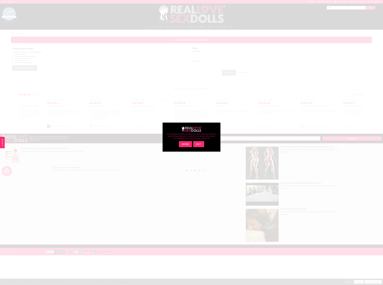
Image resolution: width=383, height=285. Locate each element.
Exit (198, 144)
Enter (185, 144)
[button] (2, 142)
